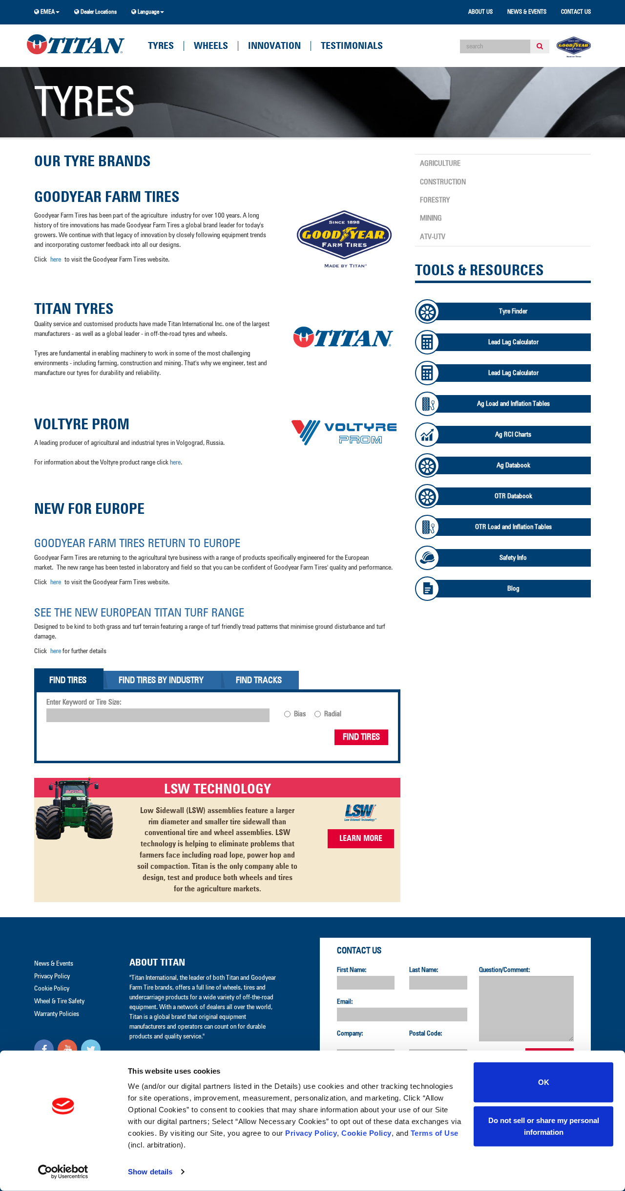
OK (543, 1082)
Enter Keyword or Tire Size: (84, 702)
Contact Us (576, 12)
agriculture (440, 163)
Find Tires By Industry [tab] (161, 680)
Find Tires (361, 737)
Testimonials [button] (352, 46)
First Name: (352, 970)
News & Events (526, 12)
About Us (480, 12)
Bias (300, 714)
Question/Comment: (504, 970)
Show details (150, 1172)
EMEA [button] (47, 12)
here (55, 259)
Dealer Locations (98, 12)
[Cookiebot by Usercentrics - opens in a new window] (63, 1172)
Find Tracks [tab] (259, 680)
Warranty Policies (56, 1014)
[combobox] (495, 46)
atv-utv (432, 237)
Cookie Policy (366, 1133)
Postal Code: (425, 1033)
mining (431, 218)
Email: (345, 1001)
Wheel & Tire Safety (59, 1001)
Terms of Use (434, 1133)
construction (443, 182)
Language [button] (147, 12)
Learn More (360, 838)
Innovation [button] (274, 46)
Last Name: (423, 970)
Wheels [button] (211, 46)
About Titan (157, 963)
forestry (435, 200)
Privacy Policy (311, 1133)
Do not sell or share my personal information (543, 1126)
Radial (332, 714)
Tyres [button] (161, 46)
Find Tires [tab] (67, 680)
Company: (350, 1033)
